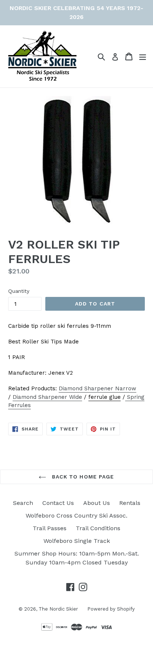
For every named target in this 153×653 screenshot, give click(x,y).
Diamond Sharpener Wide (47, 397)
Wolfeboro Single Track (76, 540)
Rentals (129, 502)
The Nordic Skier (58, 609)
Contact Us (58, 502)
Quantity (18, 291)
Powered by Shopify (111, 609)
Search (23, 502)
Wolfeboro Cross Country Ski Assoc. (76, 515)
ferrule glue (104, 397)
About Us (96, 502)
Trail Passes (49, 528)
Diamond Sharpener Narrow (97, 388)
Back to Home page (82, 477)
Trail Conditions (98, 528)
